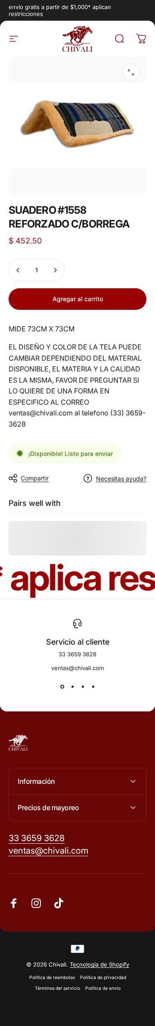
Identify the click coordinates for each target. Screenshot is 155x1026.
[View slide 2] (72, 687)
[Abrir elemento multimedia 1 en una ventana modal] (131, 72)
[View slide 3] (83, 687)
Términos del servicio (57, 988)
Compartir (35, 478)
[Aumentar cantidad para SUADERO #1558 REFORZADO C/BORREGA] (55, 270)
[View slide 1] (62, 687)
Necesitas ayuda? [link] (121, 478)
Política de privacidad (103, 977)
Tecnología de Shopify (99, 964)
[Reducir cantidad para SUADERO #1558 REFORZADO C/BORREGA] (18, 270)
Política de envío (103, 988)
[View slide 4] (93, 687)
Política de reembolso (52, 977)
